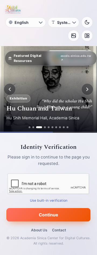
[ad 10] (67, 127)
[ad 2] (33, 127)
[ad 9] (64, 127)
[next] (87, 89)
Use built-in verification (48, 200)
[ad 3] (39, 127)
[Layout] (87, 35)
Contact (59, 230)
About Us (39, 230)
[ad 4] (45, 127)
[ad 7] (56, 127)
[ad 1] (29, 127)
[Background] (73, 35)
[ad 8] (60, 127)
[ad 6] (52, 127)
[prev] (10, 89)
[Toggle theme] (87, 22)
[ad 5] (49, 127)
